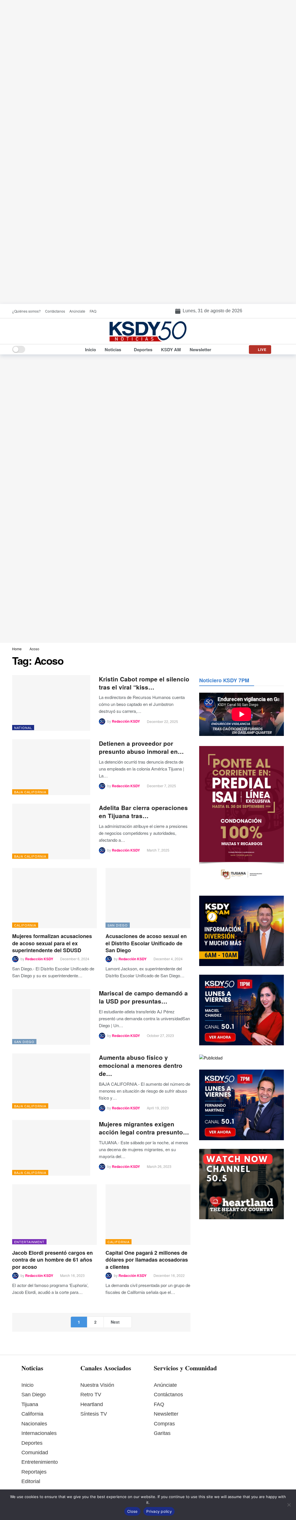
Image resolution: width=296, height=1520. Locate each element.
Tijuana (29, 1404)
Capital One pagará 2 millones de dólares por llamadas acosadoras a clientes (147, 1260)
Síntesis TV (93, 1414)
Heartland (91, 1404)
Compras (164, 1424)
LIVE (262, 349)
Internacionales (39, 1433)
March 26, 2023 (159, 1166)
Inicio (27, 1385)
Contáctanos (168, 1394)
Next (115, 1322)
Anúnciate (165, 1385)
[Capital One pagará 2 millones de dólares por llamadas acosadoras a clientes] (148, 1214)
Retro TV (90, 1394)
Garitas (162, 1433)
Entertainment (29, 1241)
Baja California (30, 792)
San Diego (118, 925)
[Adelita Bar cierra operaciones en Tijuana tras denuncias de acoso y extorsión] (51, 831)
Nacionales (34, 1424)
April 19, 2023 (158, 1107)
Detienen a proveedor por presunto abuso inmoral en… (141, 747)
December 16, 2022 (169, 1275)
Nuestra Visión (97, 1385)
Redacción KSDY (126, 721)
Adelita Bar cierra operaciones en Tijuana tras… (143, 811)
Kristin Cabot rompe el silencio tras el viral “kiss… (144, 683)
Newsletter (166, 1414)
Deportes (31, 1443)
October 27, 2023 (160, 1035)
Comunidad (34, 1452)
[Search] (279, 349)
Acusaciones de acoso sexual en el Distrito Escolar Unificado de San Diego (146, 943)
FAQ (159, 1404)
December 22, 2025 (162, 721)
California (25, 925)
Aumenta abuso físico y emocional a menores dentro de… (140, 1065)
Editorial (30, 1481)
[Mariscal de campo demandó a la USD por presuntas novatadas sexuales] (51, 1017)
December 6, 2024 (74, 958)
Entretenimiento (39, 1462)
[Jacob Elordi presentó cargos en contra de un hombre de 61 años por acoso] (54, 1214)
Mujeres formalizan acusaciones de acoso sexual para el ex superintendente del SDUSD (52, 943)
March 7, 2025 (158, 850)
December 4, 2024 (168, 958)
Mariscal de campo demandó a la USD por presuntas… (143, 997)
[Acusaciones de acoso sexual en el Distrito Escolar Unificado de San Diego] (148, 898)
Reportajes (34, 1472)
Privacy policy (159, 1511)
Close (132, 1511)
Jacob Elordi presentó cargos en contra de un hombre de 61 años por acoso (52, 1260)
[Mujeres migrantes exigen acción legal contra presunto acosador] (51, 1148)
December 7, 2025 (161, 785)
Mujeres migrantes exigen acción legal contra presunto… (144, 1128)
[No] (289, 1505)
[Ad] (148, 152)
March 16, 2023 (72, 1275)
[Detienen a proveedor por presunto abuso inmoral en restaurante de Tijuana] (51, 767)
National (23, 727)
